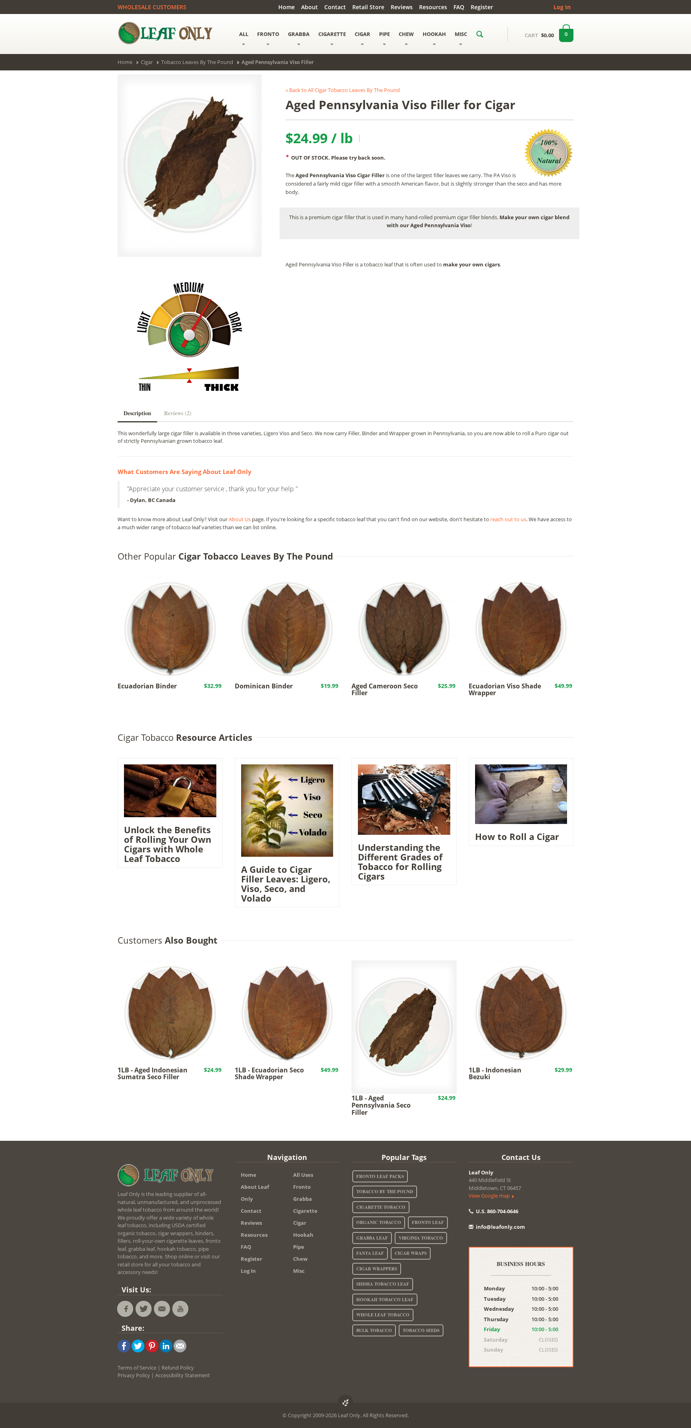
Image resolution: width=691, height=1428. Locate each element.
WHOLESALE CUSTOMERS (152, 7)
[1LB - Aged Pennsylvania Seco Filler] (404, 1026)
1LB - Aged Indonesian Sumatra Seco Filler (153, 1074)
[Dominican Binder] (287, 628)
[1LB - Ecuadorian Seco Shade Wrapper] (287, 1012)
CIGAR (362, 34)
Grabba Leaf (372, 1238)
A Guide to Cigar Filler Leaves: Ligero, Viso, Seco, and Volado (285, 883)
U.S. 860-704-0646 (496, 1211)
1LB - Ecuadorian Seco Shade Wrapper (269, 1074)
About (309, 7)
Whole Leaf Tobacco (382, 1315)
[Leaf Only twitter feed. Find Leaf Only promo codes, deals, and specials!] (143, 1308)
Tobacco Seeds (421, 1330)
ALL (243, 34)
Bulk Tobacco (374, 1330)
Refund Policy (178, 1367)
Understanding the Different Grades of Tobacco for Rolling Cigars (400, 861)
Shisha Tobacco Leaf (382, 1284)
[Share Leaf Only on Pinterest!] (152, 1345)
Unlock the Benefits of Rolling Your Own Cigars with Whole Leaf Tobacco (167, 844)
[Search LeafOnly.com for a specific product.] (479, 34)
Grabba (302, 1198)
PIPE (384, 34)
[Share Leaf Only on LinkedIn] (166, 1345)
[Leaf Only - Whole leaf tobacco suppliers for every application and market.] (170, 32)
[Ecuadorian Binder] (170, 628)
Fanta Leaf (370, 1253)
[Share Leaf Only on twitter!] (138, 1345)
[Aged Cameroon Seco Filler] (404, 628)
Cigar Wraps (411, 1253)
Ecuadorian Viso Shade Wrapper (505, 690)
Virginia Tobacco (421, 1238)
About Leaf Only (255, 1192)
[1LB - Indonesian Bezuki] (521, 1012)
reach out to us (508, 519)
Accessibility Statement (182, 1375)
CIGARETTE (332, 34)
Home (286, 7)
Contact (335, 7)
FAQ (458, 7)
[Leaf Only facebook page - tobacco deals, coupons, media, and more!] (125, 1308)
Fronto (302, 1186)
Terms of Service (137, 1367)
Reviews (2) (178, 413)
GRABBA (299, 34)
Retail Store (368, 7)
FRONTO (268, 34)
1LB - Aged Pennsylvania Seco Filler (381, 1105)
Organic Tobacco (378, 1222)
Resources (433, 7)
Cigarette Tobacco (380, 1207)
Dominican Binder (264, 686)
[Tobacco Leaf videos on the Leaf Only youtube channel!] (180, 1308)
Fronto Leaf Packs (380, 1176)
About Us (240, 519)
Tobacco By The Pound (384, 1191)
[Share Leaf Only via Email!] (180, 1345)
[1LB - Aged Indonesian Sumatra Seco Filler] (170, 1012)
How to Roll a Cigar (517, 836)
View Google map (490, 1195)
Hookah (303, 1234)
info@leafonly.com (500, 1226)
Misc (299, 1270)
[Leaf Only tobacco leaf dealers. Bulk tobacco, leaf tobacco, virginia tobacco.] (168, 1176)
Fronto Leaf (428, 1222)
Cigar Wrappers (376, 1269)
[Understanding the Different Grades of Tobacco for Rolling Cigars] (404, 798)
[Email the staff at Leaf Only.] (162, 1308)
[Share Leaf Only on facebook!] (124, 1345)
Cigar (299, 1222)
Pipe (298, 1246)
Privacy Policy (134, 1375)
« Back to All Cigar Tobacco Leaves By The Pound (343, 90)
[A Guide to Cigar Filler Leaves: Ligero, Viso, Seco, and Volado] (287, 810)
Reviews (402, 7)
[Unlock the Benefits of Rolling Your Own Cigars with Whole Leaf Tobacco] (170, 790)
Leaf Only (481, 1172)
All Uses (303, 1174)
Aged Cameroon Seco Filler (384, 690)
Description (137, 413)
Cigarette (305, 1210)
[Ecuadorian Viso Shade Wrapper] (521, 628)
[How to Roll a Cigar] (521, 793)
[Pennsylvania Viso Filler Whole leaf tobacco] (190, 165)
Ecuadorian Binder (147, 686)
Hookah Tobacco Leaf (384, 1299)
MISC (461, 34)
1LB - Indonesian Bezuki (495, 1074)
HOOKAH (434, 34)
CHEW (406, 34)
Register (482, 7)
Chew (300, 1258)
